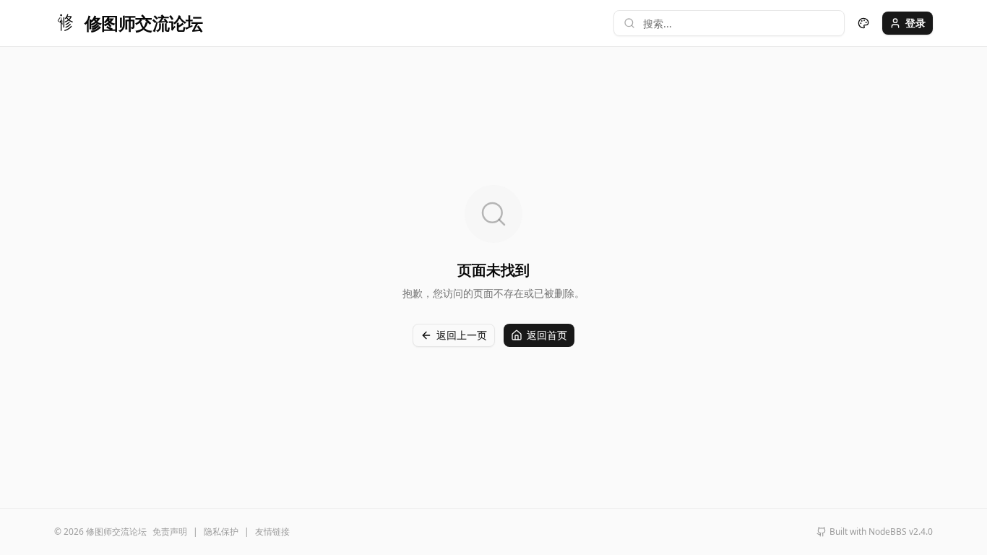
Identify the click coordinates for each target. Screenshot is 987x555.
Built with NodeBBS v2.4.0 (881, 532)
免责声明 (169, 532)
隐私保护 (221, 532)
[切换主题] (863, 23)
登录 (915, 23)
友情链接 (272, 532)
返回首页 (547, 335)
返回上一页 (461, 335)
